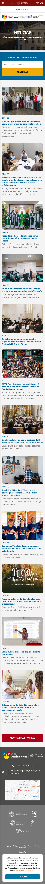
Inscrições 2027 (22, 9)
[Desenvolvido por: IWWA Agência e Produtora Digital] (22, 852)
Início (5, 37)
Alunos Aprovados (17, 37)
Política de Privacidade (24, 870)
